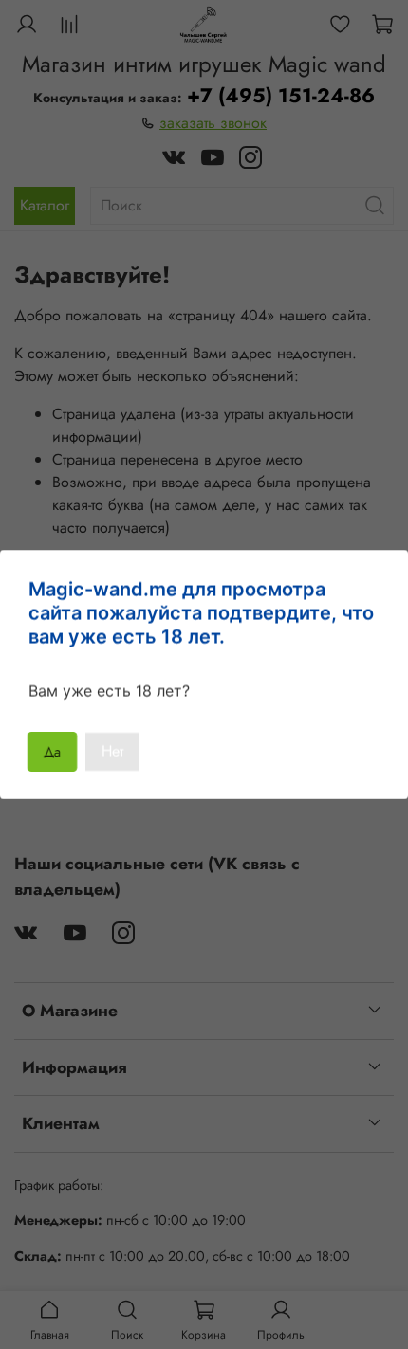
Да (53, 751)
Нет (112, 751)
